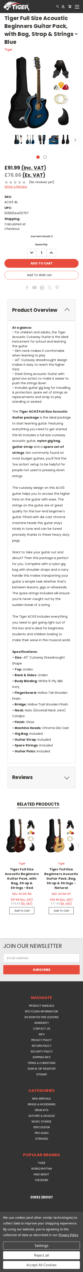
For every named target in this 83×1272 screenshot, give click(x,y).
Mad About (41, 1174)
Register (49, 1069)
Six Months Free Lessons (41, 1017)
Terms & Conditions (41, 1063)
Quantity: (41, 244)
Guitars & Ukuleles (41, 1116)
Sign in (33, 1069)
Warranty (41, 1023)
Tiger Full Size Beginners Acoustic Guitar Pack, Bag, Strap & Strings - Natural (61, 878)
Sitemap (41, 1074)
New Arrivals (41, 1098)
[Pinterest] (57, 287)
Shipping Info (41, 1057)
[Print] (42, 287)
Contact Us (41, 1028)
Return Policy (41, 1046)
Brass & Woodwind (41, 1104)
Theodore (41, 1180)
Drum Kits (41, 1110)
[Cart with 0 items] (70, 6)
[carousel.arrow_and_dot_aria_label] (45, 157)
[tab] (41, 310)
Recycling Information (41, 1011)
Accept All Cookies (41, 1265)
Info (41, 1034)
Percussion (41, 1127)
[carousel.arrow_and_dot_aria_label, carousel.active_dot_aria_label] (38, 157)
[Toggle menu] (77, 6)
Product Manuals (41, 1006)
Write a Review (15, 187)
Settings (41, 1245)
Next (75, 140)
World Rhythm (41, 1168)
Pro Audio (41, 1133)
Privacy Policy (41, 1040)
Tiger (41, 1163)
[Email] (34, 287)
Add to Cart (21, 910)
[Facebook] (27, 287)
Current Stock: (42, 236)
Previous (7, 140)
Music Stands (41, 1121)
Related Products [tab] (38, 804)
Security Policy (42, 1051)
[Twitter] (49, 287)
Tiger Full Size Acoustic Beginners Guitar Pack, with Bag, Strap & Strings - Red (22, 878)
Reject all (41, 1255)
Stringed (41, 1139)
